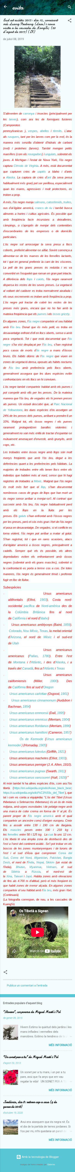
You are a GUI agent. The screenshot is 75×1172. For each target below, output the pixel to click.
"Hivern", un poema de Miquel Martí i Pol (32, 1011)
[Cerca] (69, 8)
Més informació (60, 1045)
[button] (69, 21)
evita (17, 7)
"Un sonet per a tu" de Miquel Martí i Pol (30, 1057)
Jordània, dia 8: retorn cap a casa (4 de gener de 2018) (30, 1104)
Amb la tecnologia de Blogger (40, 1157)
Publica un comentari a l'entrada (27, 985)
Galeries (51, 1164)
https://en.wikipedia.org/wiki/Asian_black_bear (42, 788)
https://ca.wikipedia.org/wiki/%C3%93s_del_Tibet (33, 792)
